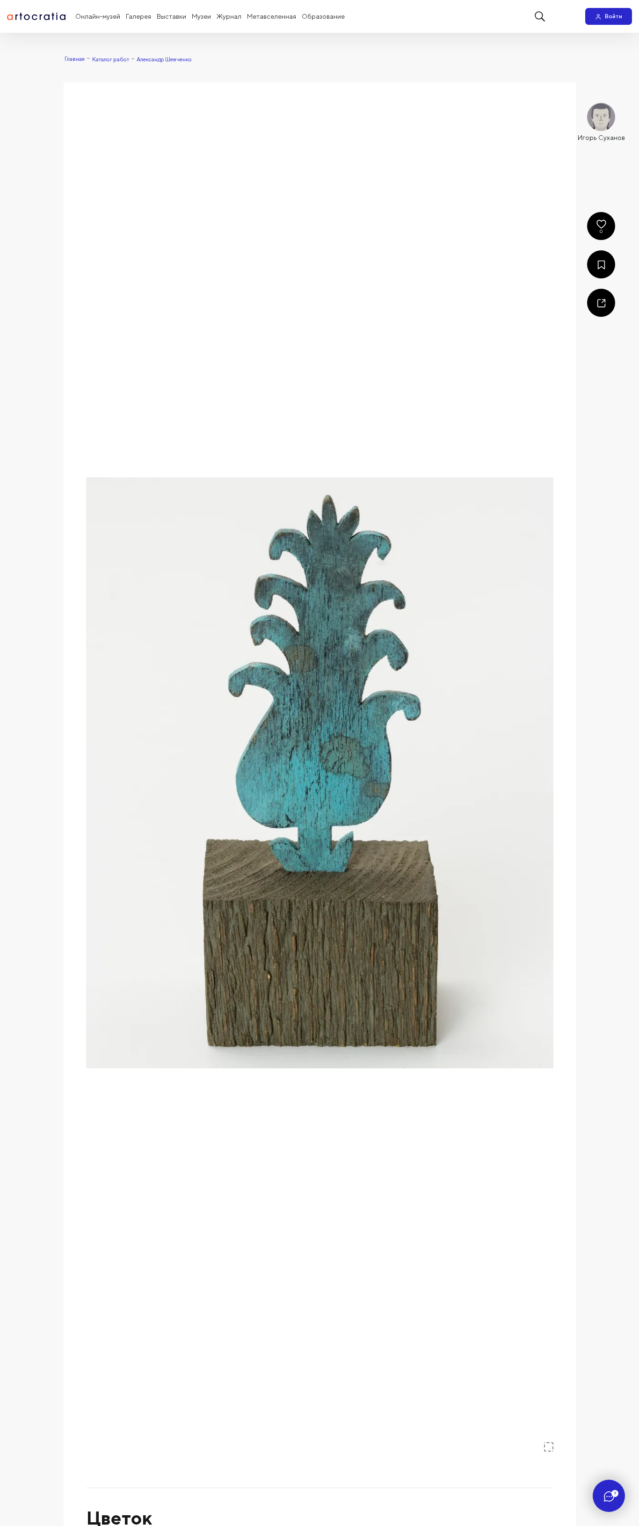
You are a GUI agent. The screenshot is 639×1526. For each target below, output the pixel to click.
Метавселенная (271, 16)
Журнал (229, 16)
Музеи (201, 16)
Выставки (171, 16)
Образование (323, 16)
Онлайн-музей (97, 16)
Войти (613, 16)
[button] (319, 773)
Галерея (138, 16)
